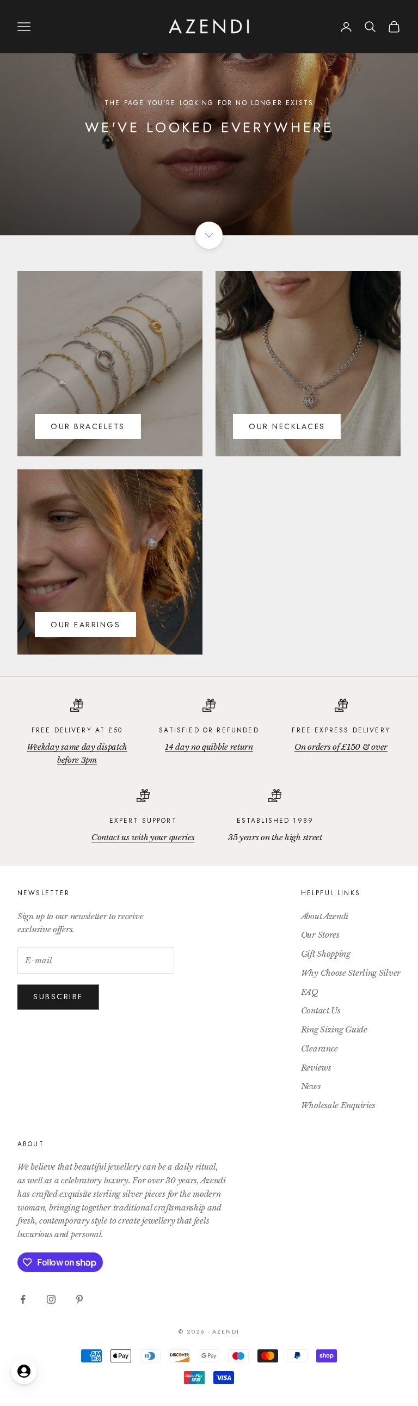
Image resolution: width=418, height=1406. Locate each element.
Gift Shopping (326, 954)
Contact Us (321, 1010)
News (311, 1086)
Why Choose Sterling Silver (351, 973)
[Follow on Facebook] (22, 1299)
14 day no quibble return (209, 747)
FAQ (309, 992)
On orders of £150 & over (341, 747)
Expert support (143, 821)
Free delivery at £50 (77, 730)
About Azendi (324, 916)
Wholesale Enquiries (338, 1105)
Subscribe (58, 996)
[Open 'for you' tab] (24, 1371)
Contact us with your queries (143, 837)
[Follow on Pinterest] (79, 1299)
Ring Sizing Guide (334, 1029)
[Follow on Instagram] (51, 1299)
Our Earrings (85, 624)
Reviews (316, 1067)
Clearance (319, 1048)
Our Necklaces (287, 426)
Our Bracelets (88, 426)
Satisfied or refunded (209, 730)
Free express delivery (341, 730)
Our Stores (320, 935)
